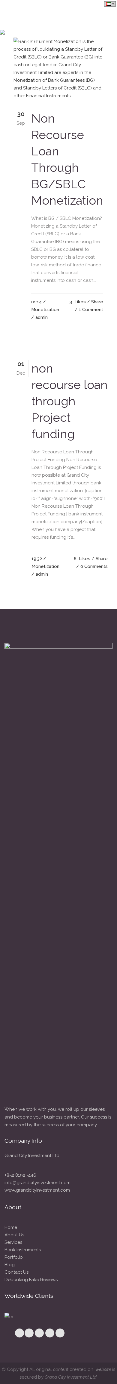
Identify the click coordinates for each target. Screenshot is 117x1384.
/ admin (39, 317)
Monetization (45, 309)
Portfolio (13, 1257)
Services (13, 1242)
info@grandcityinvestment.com (37, 1182)
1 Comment (91, 309)
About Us (14, 1235)
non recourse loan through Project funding (70, 401)
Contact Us (16, 1272)
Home (10, 1227)
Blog (9, 1264)
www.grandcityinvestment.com (37, 1190)
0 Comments (94, 566)
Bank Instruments (22, 1249)
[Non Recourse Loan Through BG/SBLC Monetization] (59, 69)
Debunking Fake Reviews (31, 1279)
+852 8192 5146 (20, 1175)
